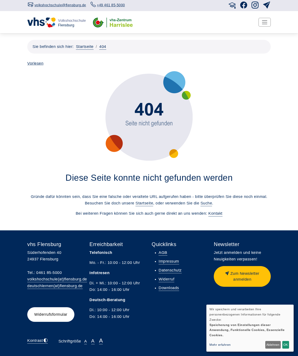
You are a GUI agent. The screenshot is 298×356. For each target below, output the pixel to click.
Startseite (85, 46)
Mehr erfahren (220, 344)
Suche (206, 203)
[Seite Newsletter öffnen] (266, 6)
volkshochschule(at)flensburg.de (57, 279)
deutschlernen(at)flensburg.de (55, 286)
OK (285, 344)
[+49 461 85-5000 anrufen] (224, 4)
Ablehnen (272, 344)
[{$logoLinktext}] (56, 22)
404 (102, 46)
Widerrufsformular (50, 314)
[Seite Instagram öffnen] (255, 6)
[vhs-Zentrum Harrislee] (113, 22)
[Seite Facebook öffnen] (244, 6)
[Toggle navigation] (265, 22)
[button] (242, 276)
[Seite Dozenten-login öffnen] (232, 6)
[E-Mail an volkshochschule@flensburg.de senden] (220, 4)
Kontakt (215, 213)
